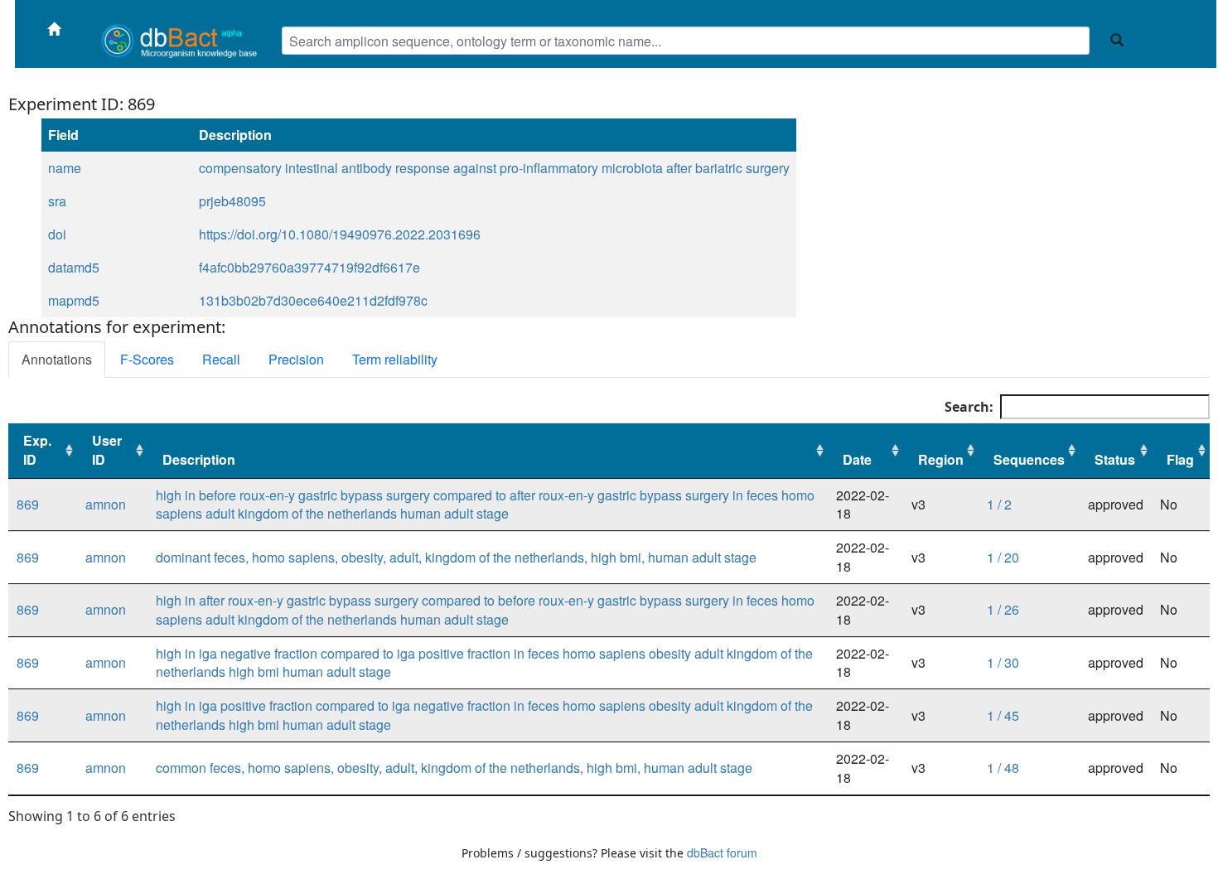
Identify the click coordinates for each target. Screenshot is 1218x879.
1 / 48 (1003, 767)
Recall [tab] (221, 359)
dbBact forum (722, 852)
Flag (1180, 459)
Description (198, 459)
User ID (107, 450)
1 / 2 (999, 504)
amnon (105, 504)
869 (28, 504)
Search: (969, 407)
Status (1115, 459)
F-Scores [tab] (147, 359)
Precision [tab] (296, 359)
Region (941, 459)
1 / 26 (1003, 609)
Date (857, 459)
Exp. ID (37, 450)
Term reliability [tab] (394, 359)
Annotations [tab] (57, 359)
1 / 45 (1003, 715)
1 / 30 (1003, 662)
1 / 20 (1003, 557)
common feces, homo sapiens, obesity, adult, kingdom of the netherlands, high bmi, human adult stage (454, 767)
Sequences (1029, 459)
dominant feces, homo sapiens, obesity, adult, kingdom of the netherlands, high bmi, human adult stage (456, 557)
